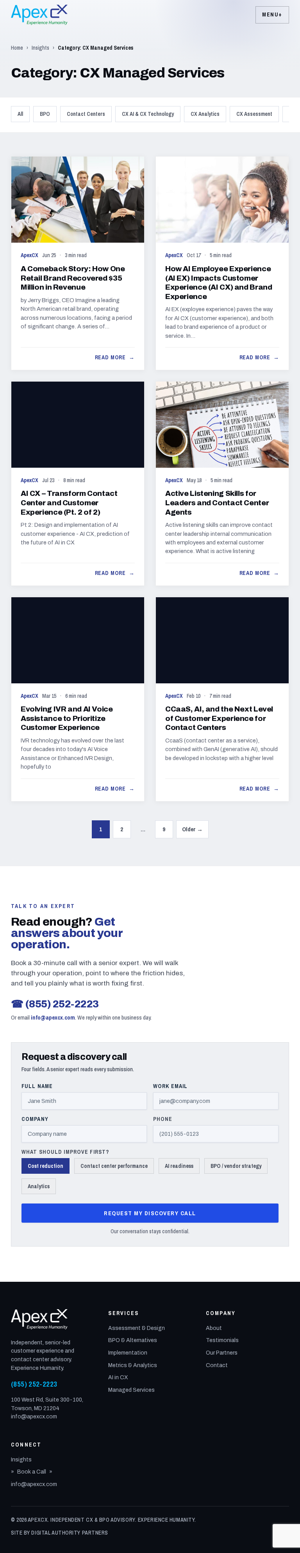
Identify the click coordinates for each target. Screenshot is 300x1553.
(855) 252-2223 (55, 1003)
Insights (40, 47)
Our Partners (222, 1353)
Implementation (127, 1353)
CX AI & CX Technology (148, 113)
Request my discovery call (150, 1213)
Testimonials (222, 1340)
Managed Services (131, 1390)
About (214, 1328)
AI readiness (179, 1165)
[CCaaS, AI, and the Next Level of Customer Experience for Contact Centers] (222, 699)
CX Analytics (205, 113)
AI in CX (118, 1377)
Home (17, 47)
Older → (192, 829)
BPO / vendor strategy (236, 1165)
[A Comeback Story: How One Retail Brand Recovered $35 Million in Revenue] (77, 263)
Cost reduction (45, 1165)
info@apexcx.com (53, 1017)
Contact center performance (114, 1165)
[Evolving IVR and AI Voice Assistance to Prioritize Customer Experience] (77, 699)
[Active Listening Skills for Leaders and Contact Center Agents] (222, 484)
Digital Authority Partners (69, 1532)
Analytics (39, 1186)
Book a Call (31, 1472)
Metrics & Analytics (132, 1365)
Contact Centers (86, 113)
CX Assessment (254, 113)
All (20, 113)
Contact (217, 1365)
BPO (45, 113)
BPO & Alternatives (132, 1340)
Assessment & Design (136, 1328)
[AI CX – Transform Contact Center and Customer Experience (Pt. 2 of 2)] (77, 484)
